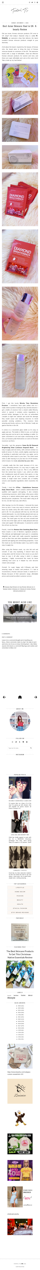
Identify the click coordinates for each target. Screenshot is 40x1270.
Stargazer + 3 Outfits (20, 870)
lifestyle (20, 887)
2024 (19, 1010)
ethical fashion (20, 908)
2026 (19, 1006)
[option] (20, 613)
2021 (19, 1017)
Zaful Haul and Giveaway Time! (20, 835)
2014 (19, 1032)
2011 (19, 1039)
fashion (20, 896)
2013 (19, 1034)
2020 (19, 1019)
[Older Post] (35, 697)
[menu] (3, 2)
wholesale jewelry (13, 1214)
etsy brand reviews (20, 912)
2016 (19, 1028)
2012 (19, 1037)
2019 (19, 1021)
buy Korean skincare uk (26, 587)
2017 (19, 1025)
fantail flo (17, 1263)
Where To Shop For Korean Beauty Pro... (20, 617)
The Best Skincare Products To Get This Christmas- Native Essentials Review (20, 954)
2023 (19, 1012)
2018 (19, 1023)
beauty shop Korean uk (12, 587)
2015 (19, 1030)
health (20, 904)
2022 (19, 1014)
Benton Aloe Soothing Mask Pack (25, 529)
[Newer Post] (4, 697)
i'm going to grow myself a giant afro (20, 801)
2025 (19, 1008)
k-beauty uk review (25, 589)
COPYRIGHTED (20, 1266)
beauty (20, 900)
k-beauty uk (15, 589)
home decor (20, 891)
